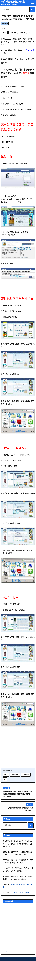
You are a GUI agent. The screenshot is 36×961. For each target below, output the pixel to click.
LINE (4, 32)
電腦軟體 (5, 24)
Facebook (13, 32)
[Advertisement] (18, 748)
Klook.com (6, 951)
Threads (22, 32)
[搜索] (32, 9)
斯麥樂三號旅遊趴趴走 (13, 1)
